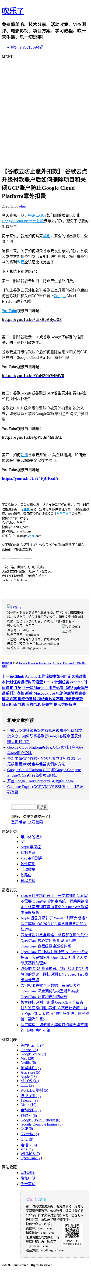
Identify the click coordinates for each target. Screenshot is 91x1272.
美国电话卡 (32, 1045)
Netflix (28, 1062)
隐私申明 (28, 1178)
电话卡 (29, 1145)
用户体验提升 (32, 837)
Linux (28, 1105)
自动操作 (31, 1110)
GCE (4, 666)
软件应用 (28, 864)
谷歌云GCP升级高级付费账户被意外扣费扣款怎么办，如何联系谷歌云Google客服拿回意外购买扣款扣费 (44, 736)
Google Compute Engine (33, 663)
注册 (24, 455)
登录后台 (18, 822)
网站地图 (28, 1173)
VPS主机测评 (31, 858)
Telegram (30, 1100)
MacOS (30, 1081)
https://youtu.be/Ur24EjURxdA (30, 478)
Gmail (31, 535)
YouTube (9, 311)
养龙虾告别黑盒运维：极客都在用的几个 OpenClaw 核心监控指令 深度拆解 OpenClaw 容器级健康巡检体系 (54, 940)
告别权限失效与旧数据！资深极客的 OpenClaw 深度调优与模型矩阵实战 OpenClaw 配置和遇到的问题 (50, 991)
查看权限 (35, 822)
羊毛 (46, 236)
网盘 (27, 1139)
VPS (27, 1150)
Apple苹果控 (31, 847)
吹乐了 (13, 11)
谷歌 (40, 221)
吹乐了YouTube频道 (27, 47)
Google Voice (33, 1054)
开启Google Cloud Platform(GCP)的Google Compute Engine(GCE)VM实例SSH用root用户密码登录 (45, 786)
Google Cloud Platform (19, 221)
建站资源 (28, 853)
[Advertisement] (45, 109)
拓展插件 (31, 1068)
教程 (20, 262)
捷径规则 (31, 1096)
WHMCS (30, 1154)
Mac (27, 1058)
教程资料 (7, 663)
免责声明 (28, 1184)
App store (30, 1072)
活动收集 (28, 869)
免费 (27, 509)
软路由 (26, 875)
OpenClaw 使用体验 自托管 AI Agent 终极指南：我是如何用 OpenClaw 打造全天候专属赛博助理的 (54, 957)
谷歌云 (33, 215)
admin (23, 206)
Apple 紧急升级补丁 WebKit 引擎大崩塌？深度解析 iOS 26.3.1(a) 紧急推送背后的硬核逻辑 (55, 923)
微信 (69, 513)
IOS (27, 1085)
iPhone (29, 1050)
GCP (43, 215)
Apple (29, 1077)
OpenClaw (31, 1158)
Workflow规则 (34, 1090)
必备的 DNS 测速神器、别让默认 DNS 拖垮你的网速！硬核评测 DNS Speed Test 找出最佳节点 (54, 974)
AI (22, 842)
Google (60, 296)
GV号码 (30, 1134)
